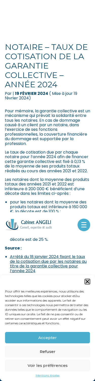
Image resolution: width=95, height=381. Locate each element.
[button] (87, 281)
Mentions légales (48, 375)
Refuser (47, 351)
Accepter (47, 337)
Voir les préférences (48, 365)
